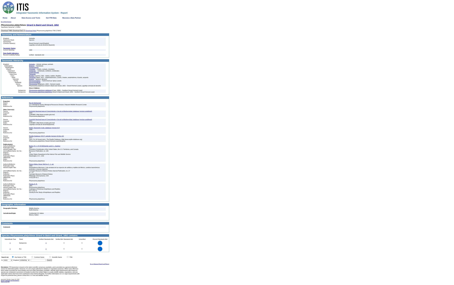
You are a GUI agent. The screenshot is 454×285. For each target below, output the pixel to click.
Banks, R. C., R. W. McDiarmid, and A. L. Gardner (44, 146)
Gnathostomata (34, 72)
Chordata (32, 69)
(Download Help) (30, 31)
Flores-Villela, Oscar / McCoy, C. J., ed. (41, 164)
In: (2, 260)
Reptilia (31, 76)
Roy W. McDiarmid (35, 103)
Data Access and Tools (31, 18)
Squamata (32, 77)
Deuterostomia (34, 67)
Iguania (31, 79)
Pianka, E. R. (33, 184)
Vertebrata (32, 71)
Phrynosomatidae (34, 81)
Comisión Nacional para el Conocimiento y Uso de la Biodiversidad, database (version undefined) (60, 111)
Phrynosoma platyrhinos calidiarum (40, 90)
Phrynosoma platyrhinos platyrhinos (40, 92)
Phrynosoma (33, 84)
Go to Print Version (6, 21)
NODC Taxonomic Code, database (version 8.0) (44, 128)
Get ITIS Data (51, 18)
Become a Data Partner (71, 18)
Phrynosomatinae (34, 82)
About (13, 18)
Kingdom (16, 260)
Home (5, 18)
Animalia (32, 64)
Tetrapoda (32, 74)
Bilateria (31, 66)
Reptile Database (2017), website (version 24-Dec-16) (46, 136)
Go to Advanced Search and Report (99, 264)
